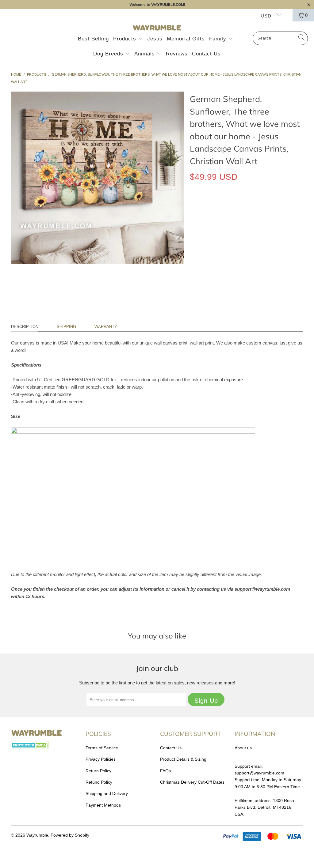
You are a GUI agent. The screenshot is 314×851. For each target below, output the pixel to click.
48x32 (260, 205)
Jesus (155, 39)
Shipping (66, 326)
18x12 (199, 205)
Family (218, 39)
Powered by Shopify (70, 835)
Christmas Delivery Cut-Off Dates (192, 782)
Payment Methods (103, 805)
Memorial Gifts (186, 39)
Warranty (105, 326)
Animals (145, 54)
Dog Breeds (109, 54)
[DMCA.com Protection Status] (30, 746)
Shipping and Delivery (107, 793)
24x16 (219, 205)
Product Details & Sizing (183, 759)
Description (24, 326)
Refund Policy (99, 782)
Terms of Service (102, 747)
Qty (193, 222)
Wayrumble (37, 835)
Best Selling (93, 39)
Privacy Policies (101, 759)
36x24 (240, 205)
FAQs (165, 770)
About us (243, 747)
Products (125, 39)
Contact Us (206, 54)
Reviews (177, 54)
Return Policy (98, 770)
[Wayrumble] (157, 28)
